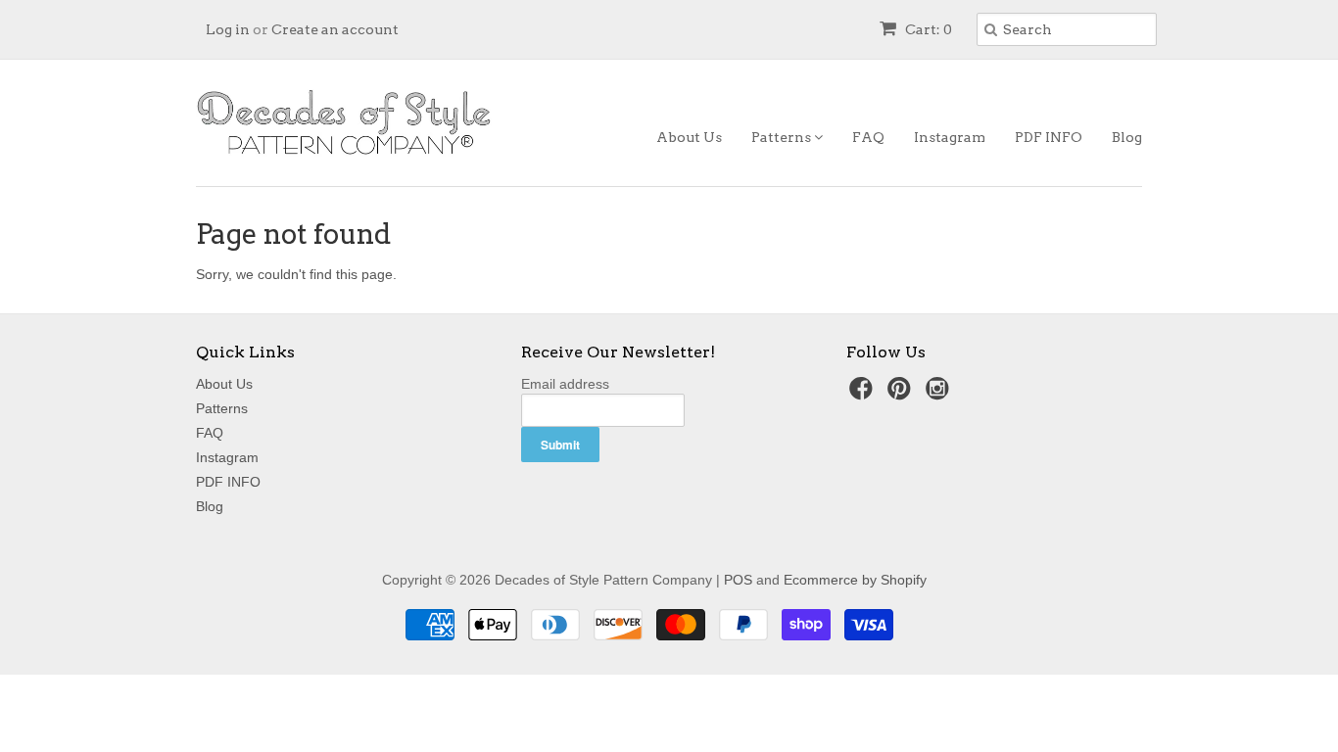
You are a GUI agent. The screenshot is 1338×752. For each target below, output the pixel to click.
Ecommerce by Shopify (855, 580)
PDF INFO (1048, 137)
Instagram (949, 137)
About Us (689, 137)
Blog (1127, 137)
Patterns (782, 137)
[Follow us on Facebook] (864, 394)
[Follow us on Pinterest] (902, 394)
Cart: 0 (927, 29)
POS (738, 580)
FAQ (868, 137)
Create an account (335, 29)
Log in (228, 29)
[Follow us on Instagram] (940, 394)
